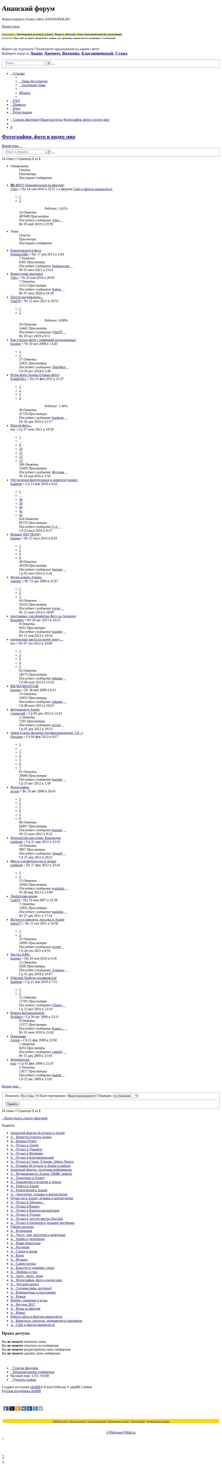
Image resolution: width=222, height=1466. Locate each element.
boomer (15, 344)
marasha (57, 912)
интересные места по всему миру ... (36, 639)
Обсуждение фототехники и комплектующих (44, 480)
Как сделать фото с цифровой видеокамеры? (43, 340)
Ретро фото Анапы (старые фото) (34, 375)
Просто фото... (21, 425)
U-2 (54, 526)
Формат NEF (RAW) (25, 534)
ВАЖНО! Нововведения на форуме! (37, 185)
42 (21, 515)
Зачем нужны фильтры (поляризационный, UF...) (46, 733)
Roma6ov (17, 620)
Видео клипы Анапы (26, 577)
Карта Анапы (138, 1421)
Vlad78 (15, 301)
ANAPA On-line (60, 1421)
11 (20, 453)
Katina (56, 289)
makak (56, 1075)
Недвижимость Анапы (158, 1421)
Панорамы (18, 1036)
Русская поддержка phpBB (21, 1391)
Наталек (16, 737)
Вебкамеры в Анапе (118, 1421)
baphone (58, 418)
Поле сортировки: (53, 1096)
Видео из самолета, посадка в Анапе (37, 919)
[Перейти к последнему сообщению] (61, 220)
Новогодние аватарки (26, 274)
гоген (56, 608)
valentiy (15, 581)
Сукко (121, 53)
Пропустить (11, 26)
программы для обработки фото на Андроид (43, 616)
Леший (57, 853)
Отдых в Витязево (96, 1421)
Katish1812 (18, 379)
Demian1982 (19, 254)
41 (21, 511)
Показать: (12, 1096)
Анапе (36, 53)
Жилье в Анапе (77, 1421)
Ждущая (58, 472)
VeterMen (58, 367)
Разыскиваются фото (25, 250)
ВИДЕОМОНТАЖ (24, 686)
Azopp (15, 1040)
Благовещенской (97, 53)
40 (21, 507)
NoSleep (16, 1017)
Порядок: (105, 1096)
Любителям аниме (24, 896)
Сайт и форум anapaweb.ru (92, 189)
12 (21, 456)
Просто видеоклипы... (26, 297)
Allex (14, 189)
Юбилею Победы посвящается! (33, 978)
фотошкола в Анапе (25, 709)
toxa (13, 1063)
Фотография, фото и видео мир (38, 136)
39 (21, 503)
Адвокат (58, 970)
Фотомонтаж (19, 1059)
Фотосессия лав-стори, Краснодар (35, 838)
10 (21, 449)
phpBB (35, 1387)
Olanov (57, 1005)
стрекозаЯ (17, 713)
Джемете (52, 53)
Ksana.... (58, 1028)
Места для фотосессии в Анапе (33, 861)
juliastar (57, 678)
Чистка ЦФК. (20, 954)
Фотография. (19, 787)
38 (21, 499)
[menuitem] (33, 81)
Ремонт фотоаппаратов (27, 1013)
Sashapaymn (60, 266)
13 (21, 460)
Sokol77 (16, 923)
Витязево (70, 53)
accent (56, 725)
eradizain (16, 842)
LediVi (15, 900)
